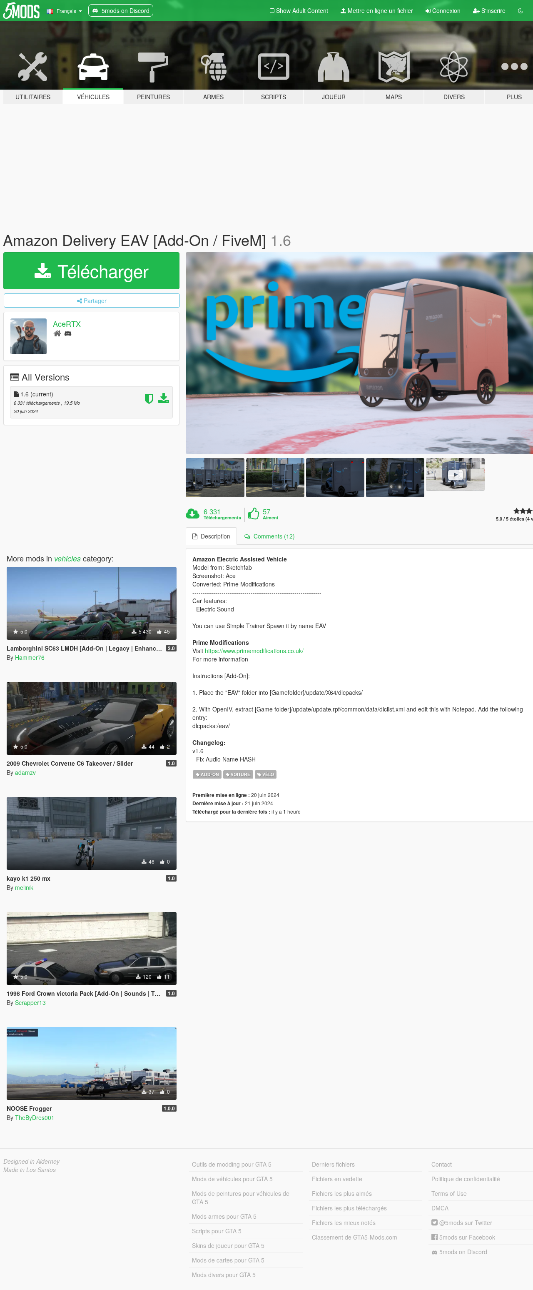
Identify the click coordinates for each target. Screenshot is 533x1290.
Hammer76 (30, 657)
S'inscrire (493, 10)
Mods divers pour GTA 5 (224, 1274)
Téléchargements (222, 517)
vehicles (67, 558)
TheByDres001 (35, 1117)
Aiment (271, 517)
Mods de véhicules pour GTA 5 (232, 1179)
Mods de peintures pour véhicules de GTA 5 (240, 1197)
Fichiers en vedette (337, 1179)
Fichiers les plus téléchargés (349, 1208)
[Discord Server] (67, 333)
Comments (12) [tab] (272, 536)
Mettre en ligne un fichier (379, 10)
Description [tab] (213, 536)
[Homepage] (57, 333)
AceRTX (67, 323)
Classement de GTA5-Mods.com (354, 1237)
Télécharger (100, 270)
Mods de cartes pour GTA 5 (228, 1260)
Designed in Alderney (31, 1161)
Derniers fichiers (333, 1164)
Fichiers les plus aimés (342, 1193)
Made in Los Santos (29, 1169)
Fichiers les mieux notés (344, 1222)
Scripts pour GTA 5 (217, 1231)
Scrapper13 (30, 1002)
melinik (24, 887)
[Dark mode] (520, 10)
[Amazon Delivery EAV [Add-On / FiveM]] (215, 477)
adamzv (25, 772)
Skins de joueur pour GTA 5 (228, 1245)
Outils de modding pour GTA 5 (231, 1164)
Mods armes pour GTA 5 (224, 1216)
